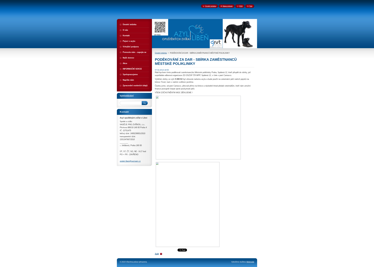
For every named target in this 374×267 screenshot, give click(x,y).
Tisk (250, 6)
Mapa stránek (228, 6)
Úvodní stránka (161, 53)
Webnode (250, 262)
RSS (241, 6)
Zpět (157, 254)
